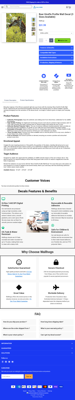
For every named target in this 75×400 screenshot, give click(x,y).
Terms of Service (41, 391)
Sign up (28, 376)
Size (40, 30)
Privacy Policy (32, 391)
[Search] (6, 6)
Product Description (10, 100)
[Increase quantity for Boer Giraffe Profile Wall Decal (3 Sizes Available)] (51, 40)
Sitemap (50, 391)
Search (25, 391)
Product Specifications (27, 100)
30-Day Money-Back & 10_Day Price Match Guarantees (20, 274)
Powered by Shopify (37, 396)
